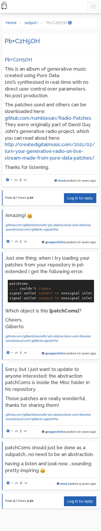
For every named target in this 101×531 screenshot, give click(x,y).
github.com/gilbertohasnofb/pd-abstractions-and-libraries (48, 225)
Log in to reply (80, 198)
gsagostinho (55, 242)
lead (62, 180)
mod (63, 483)
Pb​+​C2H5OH (18, 59)
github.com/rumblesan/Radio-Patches (48, 118)
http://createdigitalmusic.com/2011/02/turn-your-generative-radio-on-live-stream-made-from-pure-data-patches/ (50, 151)
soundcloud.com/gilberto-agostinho (31, 229)
